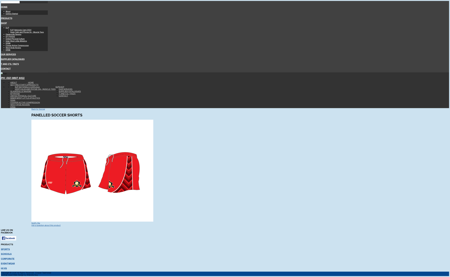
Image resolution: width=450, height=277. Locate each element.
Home (4, 7)
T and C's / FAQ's (10, 64)
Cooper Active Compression (17, 45)
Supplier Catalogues (12, 59)
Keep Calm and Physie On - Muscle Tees (27, 32)
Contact (6, 68)
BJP (7, 28)
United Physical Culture (15, 39)
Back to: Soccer (38, 109)
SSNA (8, 43)
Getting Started (12, 14)
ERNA (8, 50)
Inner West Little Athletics (16, 41)
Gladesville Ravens (13, 34)
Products (6, 18)
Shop (4, 23)
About (8, 11)
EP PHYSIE (10, 37)
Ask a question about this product (46, 225)
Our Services (8, 54)
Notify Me (35, 223)
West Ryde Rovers (13, 48)
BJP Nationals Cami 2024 (20, 30)
